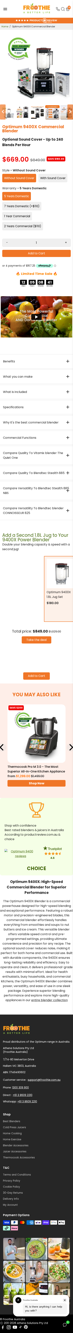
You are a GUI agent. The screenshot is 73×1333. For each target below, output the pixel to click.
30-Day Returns (13, 1193)
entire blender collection (49, 1000)
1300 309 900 (20, 1087)
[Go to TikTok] (20, 1328)
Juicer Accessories (14, 1151)
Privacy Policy (11, 1181)
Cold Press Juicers (14, 1127)
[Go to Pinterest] (26, 1328)
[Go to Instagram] (8, 1328)
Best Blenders (11, 1121)
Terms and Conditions (17, 1175)
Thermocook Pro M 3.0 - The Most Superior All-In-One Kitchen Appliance (36, 769)
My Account (10, 1205)
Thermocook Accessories (19, 1157)
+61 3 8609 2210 (22, 1095)
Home (4, 26)
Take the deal (36, 640)
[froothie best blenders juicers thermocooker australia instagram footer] (36, 1271)
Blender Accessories (15, 1145)
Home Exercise (12, 1139)
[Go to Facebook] (3, 1328)
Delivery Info (11, 1199)
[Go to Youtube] (15, 1328)
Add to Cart (36, 676)
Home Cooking (12, 1133)
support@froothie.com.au (44, 1080)
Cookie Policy (11, 1187)
